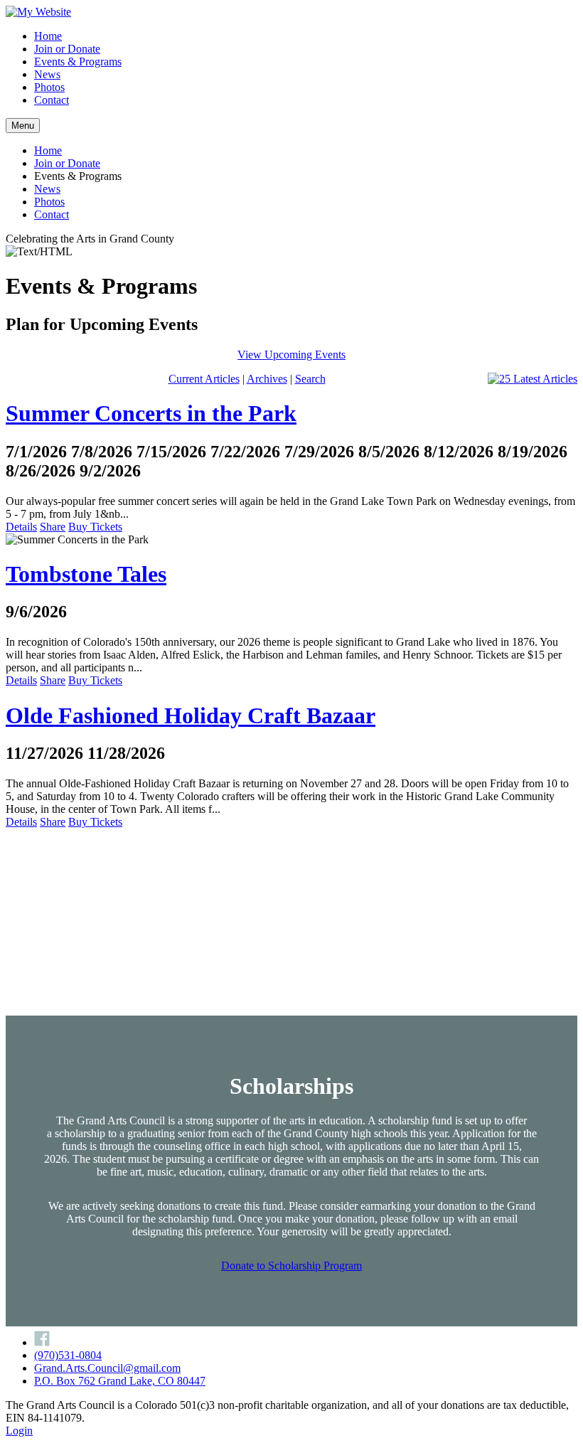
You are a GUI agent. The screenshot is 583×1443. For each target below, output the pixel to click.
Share (52, 527)
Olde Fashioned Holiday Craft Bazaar (190, 715)
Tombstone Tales (86, 574)
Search (310, 379)
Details (21, 527)
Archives (267, 379)
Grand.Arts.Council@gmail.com (107, 1368)
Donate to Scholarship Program (291, 1266)
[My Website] (38, 12)
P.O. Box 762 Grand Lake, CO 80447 (119, 1381)
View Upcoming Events (291, 354)
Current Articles (204, 379)
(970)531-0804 (68, 1355)
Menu (22, 125)
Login (19, 1431)
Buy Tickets (95, 527)
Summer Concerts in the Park (151, 413)
